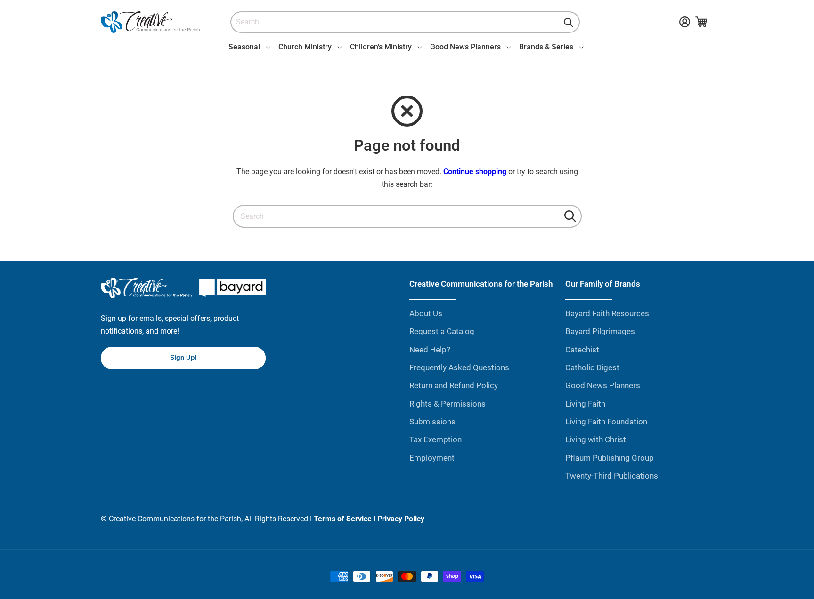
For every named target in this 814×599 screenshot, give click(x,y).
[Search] (568, 22)
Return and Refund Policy (453, 385)
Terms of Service (343, 518)
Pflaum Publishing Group (609, 458)
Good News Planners (602, 385)
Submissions (432, 421)
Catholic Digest (592, 367)
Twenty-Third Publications (611, 475)
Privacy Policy (400, 518)
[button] (248, 47)
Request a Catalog (441, 331)
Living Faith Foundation (606, 421)
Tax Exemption (435, 439)
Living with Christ (595, 439)
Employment (432, 458)
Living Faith (585, 403)
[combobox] (405, 22)
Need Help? (429, 349)
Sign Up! (183, 357)
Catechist (582, 349)
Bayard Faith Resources (607, 313)
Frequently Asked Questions (459, 367)
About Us (425, 313)
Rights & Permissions (447, 403)
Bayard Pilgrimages (600, 331)
